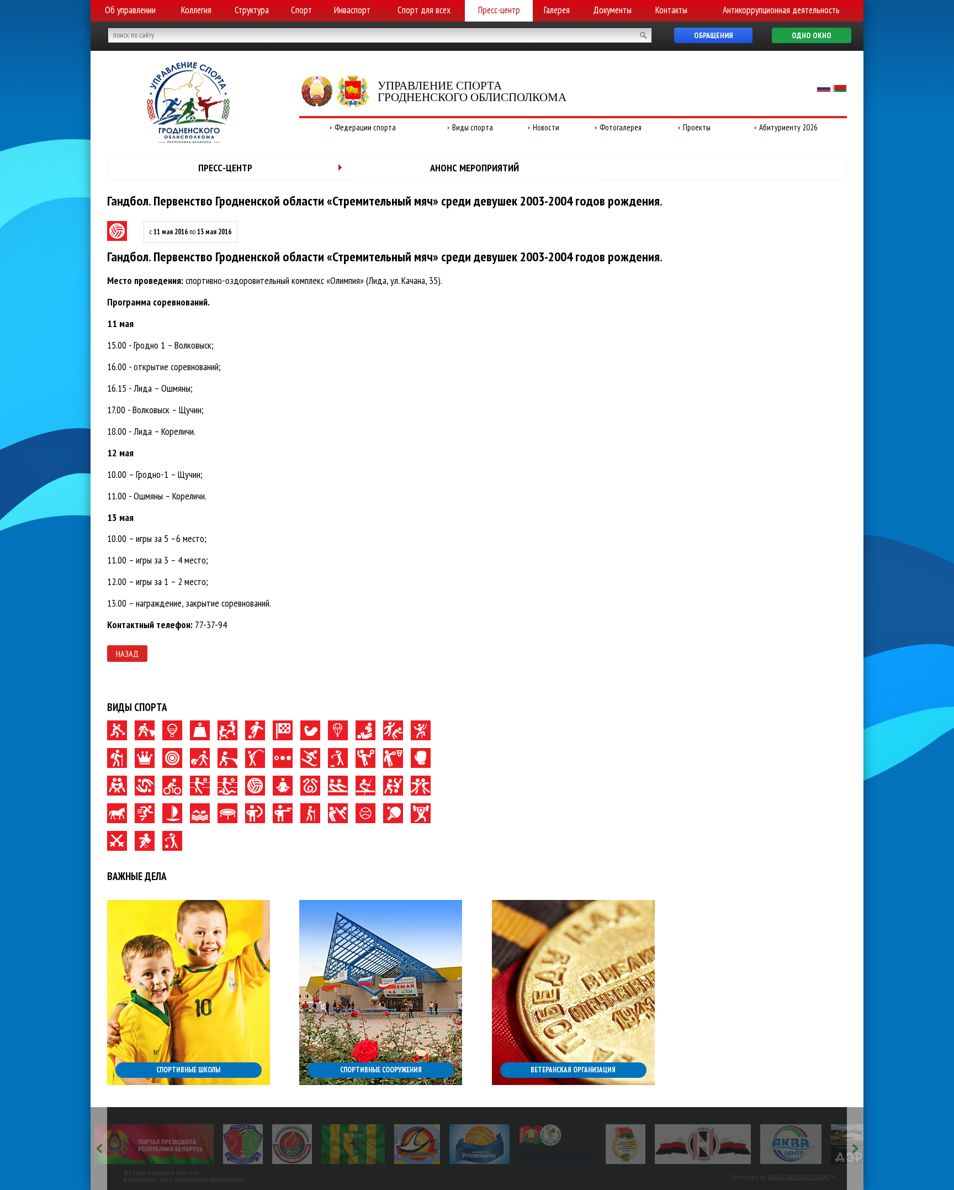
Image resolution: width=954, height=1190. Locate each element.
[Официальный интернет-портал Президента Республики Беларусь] (154, 1144)
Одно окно (811, 35)
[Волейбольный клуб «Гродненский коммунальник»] (243, 1144)
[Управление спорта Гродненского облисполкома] (188, 139)
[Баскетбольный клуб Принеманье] (479, 1144)
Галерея (557, 10)
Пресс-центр (499, 10)
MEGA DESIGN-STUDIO (799, 1177)
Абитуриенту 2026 (788, 127)
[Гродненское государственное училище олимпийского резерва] (625, 1144)
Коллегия (196, 10)
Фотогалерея (621, 127)
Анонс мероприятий (474, 167)
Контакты (671, 10)
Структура (252, 10)
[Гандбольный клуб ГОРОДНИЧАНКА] (417, 1144)
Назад (127, 653)
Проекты (697, 127)
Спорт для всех (424, 10)
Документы (612, 10)
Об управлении (130, 10)
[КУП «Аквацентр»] (791, 1144)
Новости (546, 127)
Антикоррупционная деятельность (781, 10)
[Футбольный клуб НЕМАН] (353, 1144)
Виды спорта (472, 127)
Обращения (713, 35)
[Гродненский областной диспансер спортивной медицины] (557, 1144)
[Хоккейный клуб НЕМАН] (703, 1144)
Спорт (301, 10)
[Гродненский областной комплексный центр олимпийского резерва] (292, 1144)
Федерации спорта (365, 127)
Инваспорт (352, 10)
